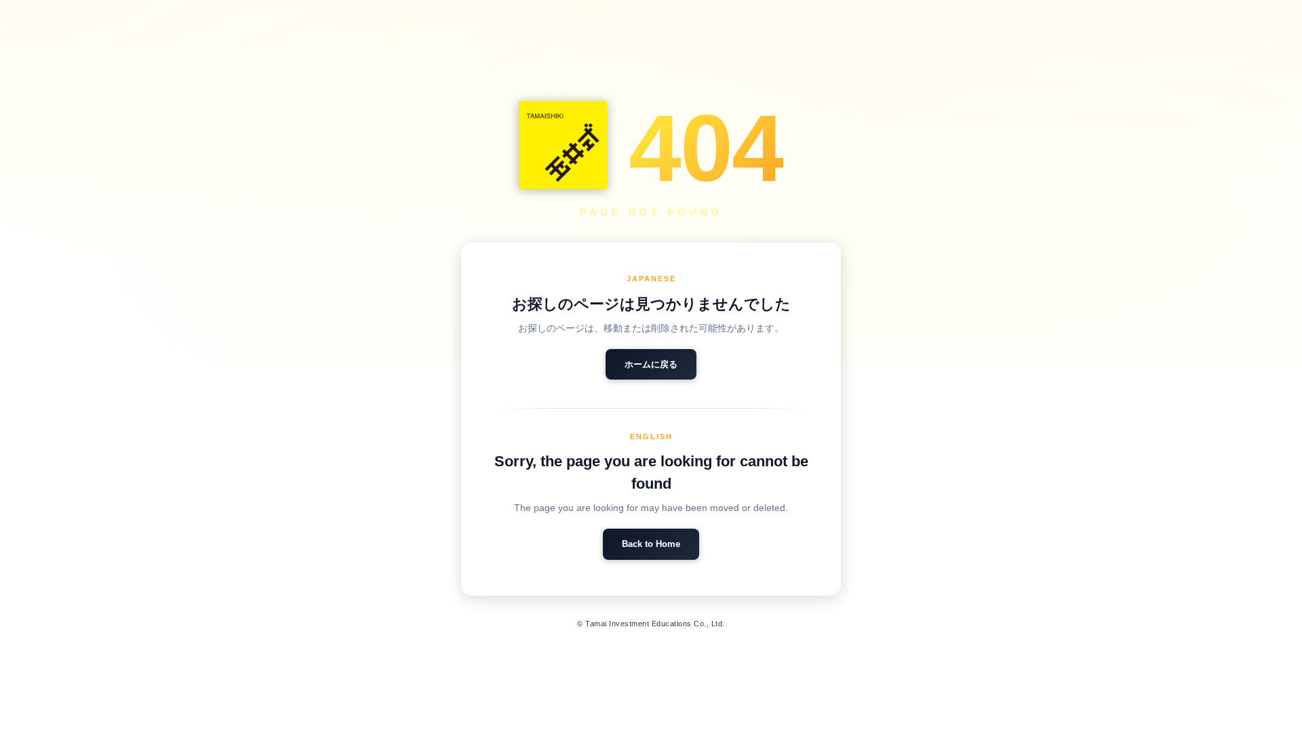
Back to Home (651, 544)
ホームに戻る (651, 364)
